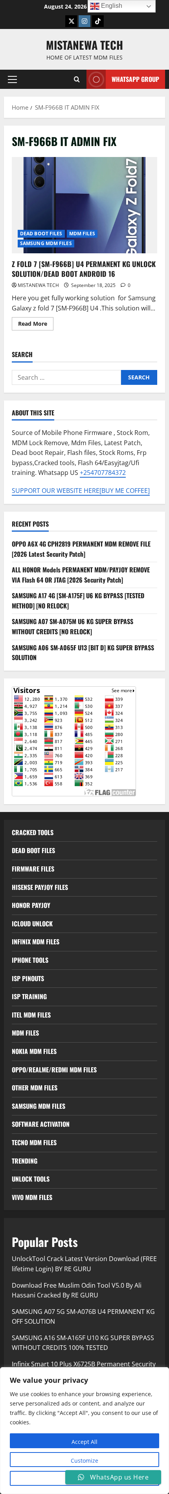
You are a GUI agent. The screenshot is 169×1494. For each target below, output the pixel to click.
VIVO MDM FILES (32, 1197)
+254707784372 (103, 472)
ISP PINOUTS (28, 978)
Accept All (84, 1441)
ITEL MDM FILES (31, 1014)
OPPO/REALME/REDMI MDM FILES (54, 1069)
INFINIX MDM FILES (35, 941)
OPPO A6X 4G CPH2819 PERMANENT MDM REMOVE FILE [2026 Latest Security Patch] (81, 549)
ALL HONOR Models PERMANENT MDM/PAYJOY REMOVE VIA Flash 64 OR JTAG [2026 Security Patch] (81, 575)
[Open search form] (77, 79)
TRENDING (24, 1161)
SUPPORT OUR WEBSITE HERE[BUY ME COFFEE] (81, 490)
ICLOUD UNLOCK (32, 923)
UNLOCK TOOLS (31, 1179)
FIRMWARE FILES (33, 868)
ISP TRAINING (29, 996)
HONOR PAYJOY (31, 905)
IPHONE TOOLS (30, 960)
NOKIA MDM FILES (34, 1051)
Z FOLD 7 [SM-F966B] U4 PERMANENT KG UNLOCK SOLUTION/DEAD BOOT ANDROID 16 (84, 205)
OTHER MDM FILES (34, 1087)
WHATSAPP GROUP (135, 79)
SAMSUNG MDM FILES (46, 243)
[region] (84, 1430)
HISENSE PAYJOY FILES (40, 887)
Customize (84, 1460)
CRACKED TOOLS (32, 832)
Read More (35, 324)
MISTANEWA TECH (84, 45)
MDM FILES (82, 233)
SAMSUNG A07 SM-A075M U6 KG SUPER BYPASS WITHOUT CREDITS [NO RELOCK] (72, 626)
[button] (12, 79)
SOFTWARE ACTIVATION (41, 1124)
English (110, 5)
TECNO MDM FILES (34, 1142)
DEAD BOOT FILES (41, 233)
